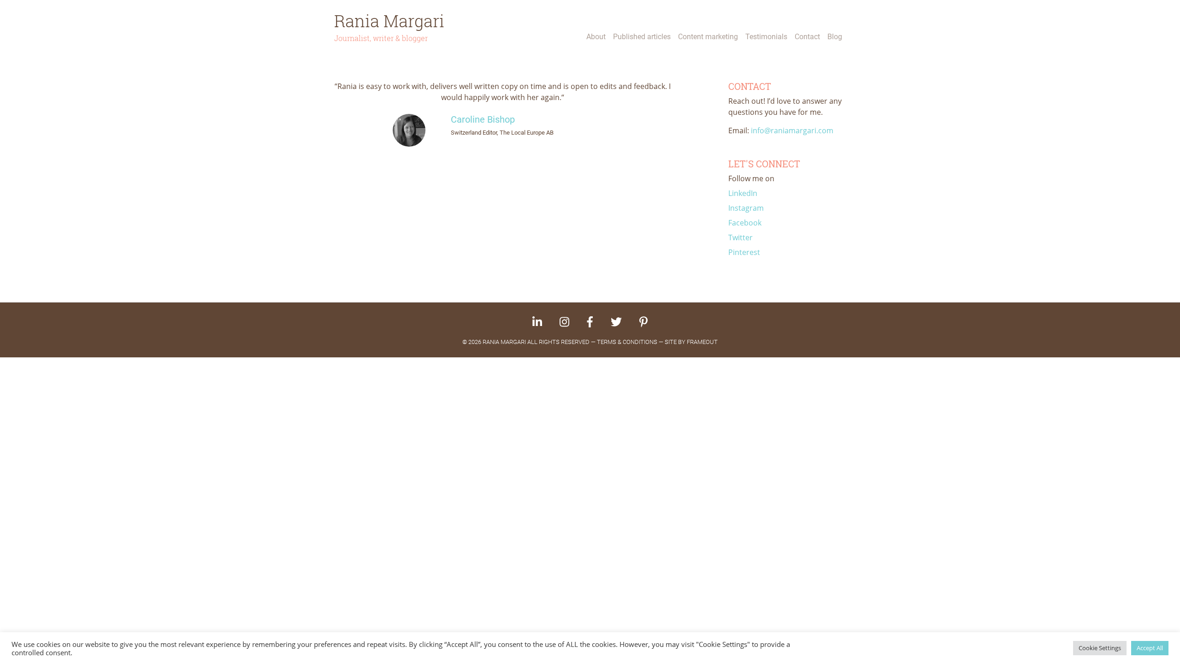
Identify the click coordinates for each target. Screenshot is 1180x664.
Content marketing (708, 36)
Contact (807, 36)
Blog (834, 36)
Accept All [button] (1150, 648)
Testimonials (766, 36)
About (596, 36)
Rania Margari (389, 21)
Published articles (642, 36)
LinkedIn (742, 193)
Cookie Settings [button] (1100, 648)
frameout (702, 341)
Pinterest (744, 252)
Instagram (746, 208)
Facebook (744, 223)
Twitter (740, 237)
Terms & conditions (627, 341)
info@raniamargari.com (792, 130)
